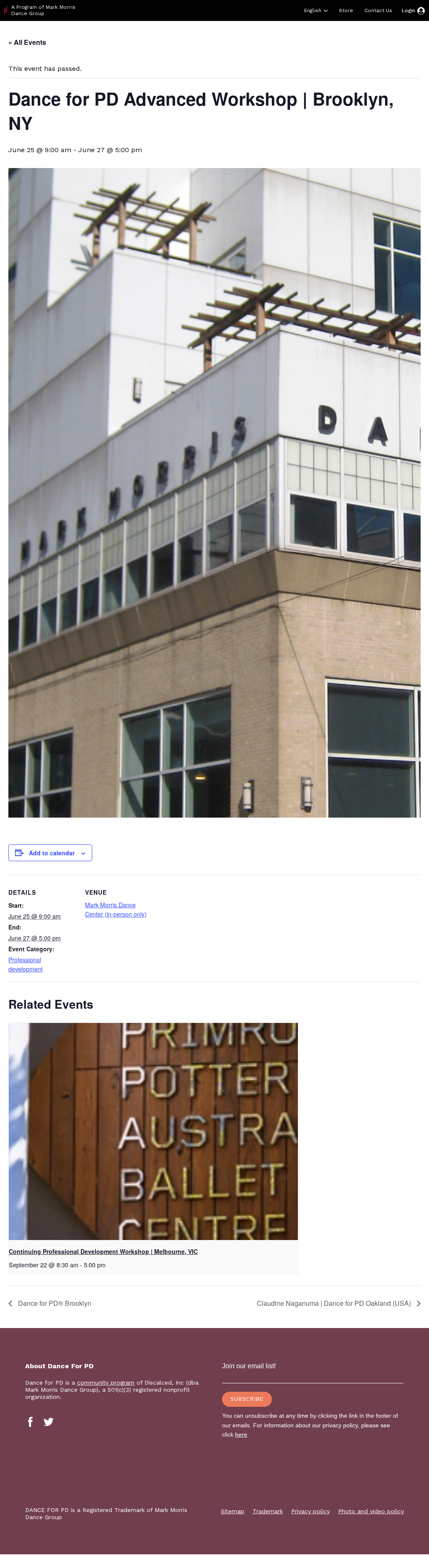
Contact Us (378, 10)
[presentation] (153, 1131)
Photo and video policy (371, 1511)
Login (408, 10)
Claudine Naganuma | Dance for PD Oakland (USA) (335, 1303)
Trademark (268, 1511)
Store (346, 10)
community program (105, 1382)
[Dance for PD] (41, 35)
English (312, 10)
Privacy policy (310, 1511)
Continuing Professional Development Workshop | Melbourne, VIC (103, 1251)
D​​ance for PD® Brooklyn (53, 1303)
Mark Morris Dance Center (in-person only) (116, 909)
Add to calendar (52, 853)
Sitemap (232, 1511)
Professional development (25, 964)
